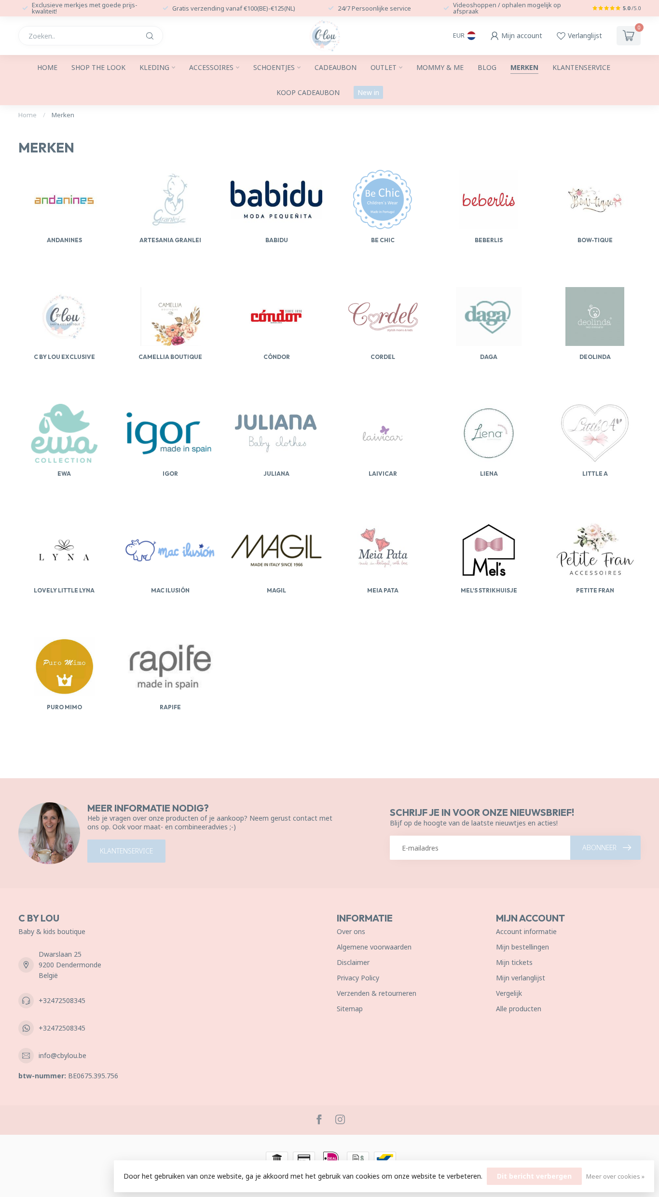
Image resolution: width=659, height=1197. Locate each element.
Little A (595, 473)
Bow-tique (595, 240)
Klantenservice (581, 67)
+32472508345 (62, 1000)
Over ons (351, 931)
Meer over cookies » (615, 1176)
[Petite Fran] (595, 550)
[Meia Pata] (382, 550)
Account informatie (526, 931)
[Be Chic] (382, 199)
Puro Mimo (64, 707)
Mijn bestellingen (522, 946)
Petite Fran (595, 590)
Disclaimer (353, 962)
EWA (64, 473)
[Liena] (489, 433)
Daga (488, 356)
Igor (170, 473)
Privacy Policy (358, 977)
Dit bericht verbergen (534, 1176)
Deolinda (595, 356)
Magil (276, 590)
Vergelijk (509, 993)
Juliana (276, 473)
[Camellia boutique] (170, 316)
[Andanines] (64, 199)
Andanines (64, 240)
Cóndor (276, 356)
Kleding (154, 67)
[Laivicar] (382, 433)
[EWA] (64, 433)
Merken (524, 67)
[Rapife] (170, 666)
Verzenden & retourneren (376, 993)
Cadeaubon (336, 67)
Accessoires (211, 67)
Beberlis (489, 240)
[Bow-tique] (595, 199)
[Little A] (595, 433)
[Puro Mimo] (64, 666)
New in (368, 92)
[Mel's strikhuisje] (489, 550)
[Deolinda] (595, 316)
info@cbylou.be (62, 1055)
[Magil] (276, 550)
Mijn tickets (514, 962)
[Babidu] (276, 199)
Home (47, 67)
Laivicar (383, 473)
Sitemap (350, 1008)
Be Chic (383, 240)
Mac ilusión (170, 590)
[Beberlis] (489, 199)
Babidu (276, 240)
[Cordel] (382, 316)
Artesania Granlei (170, 240)
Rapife (170, 707)
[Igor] (170, 433)
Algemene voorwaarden (374, 946)
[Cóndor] (276, 316)
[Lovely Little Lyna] (64, 550)
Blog (487, 67)
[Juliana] (276, 433)
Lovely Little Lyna (64, 590)
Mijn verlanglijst (520, 977)
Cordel (383, 356)
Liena (489, 473)
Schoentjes (274, 67)
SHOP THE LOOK (98, 67)
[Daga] (489, 316)
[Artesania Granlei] (170, 199)
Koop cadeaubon (308, 92)
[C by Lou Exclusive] (64, 316)
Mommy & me (440, 67)
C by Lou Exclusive (64, 356)
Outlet (384, 67)
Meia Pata (382, 590)
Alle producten (518, 1008)
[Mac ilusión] (170, 550)
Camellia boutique (170, 356)
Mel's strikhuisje (489, 590)
